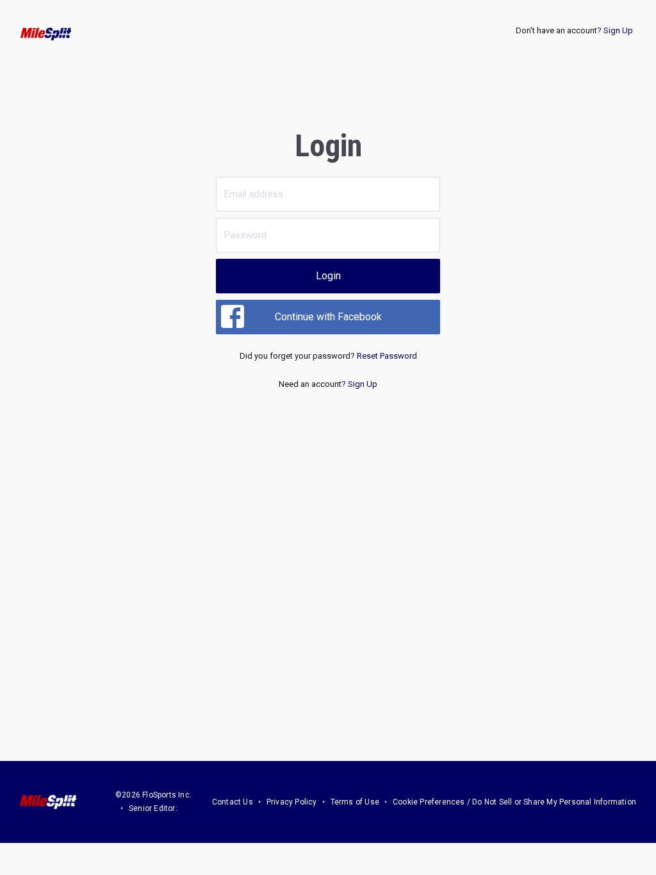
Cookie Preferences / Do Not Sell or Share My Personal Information (514, 801)
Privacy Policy (291, 801)
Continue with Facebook (328, 317)
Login (328, 276)
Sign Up (618, 30)
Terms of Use (355, 801)
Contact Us (232, 801)
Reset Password (387, 356)
